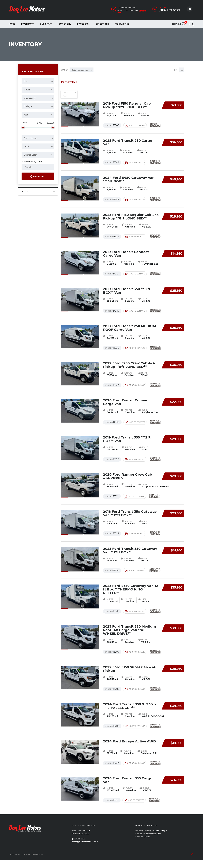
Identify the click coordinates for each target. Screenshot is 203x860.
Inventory (27, 24)
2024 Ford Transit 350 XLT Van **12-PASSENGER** (129, 706)
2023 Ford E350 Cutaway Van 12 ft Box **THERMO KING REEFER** (130, 589)
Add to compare (137, 125)
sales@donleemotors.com (85, 841)
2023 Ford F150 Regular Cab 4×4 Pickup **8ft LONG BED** (131, 216)
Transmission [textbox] (30, 138)
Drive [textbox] (26, 146)
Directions (102, 24)
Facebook (83, 24)
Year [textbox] (26, 114)
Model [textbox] (27, 89)
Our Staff (46, 24)
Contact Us (122, 24)
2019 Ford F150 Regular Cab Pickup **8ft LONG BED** (127, 105)
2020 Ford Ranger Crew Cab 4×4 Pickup (127, 476)
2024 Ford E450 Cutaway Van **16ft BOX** (129, 179)
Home (12, 24)
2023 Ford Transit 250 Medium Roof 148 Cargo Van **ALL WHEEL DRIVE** (129, 630)
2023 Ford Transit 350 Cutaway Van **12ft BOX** (130, 550)
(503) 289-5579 (169, 10)
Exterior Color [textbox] (30, 154)
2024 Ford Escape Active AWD (129, 741)
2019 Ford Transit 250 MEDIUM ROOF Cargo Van (129, 328)
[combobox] (38, 81)
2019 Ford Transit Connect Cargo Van (126, 253)
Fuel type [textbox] (28, 106)
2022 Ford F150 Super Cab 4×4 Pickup (129, 669)
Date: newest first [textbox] (80, 70)
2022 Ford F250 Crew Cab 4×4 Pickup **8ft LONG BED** (129, 365)
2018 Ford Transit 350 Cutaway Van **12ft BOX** (130, 513)
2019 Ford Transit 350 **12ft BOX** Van (127, 291)
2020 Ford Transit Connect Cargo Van (126, 402)
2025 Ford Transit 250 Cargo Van (127, 142)
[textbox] (38, 81)
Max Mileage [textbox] (30, 98)
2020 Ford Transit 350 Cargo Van (127, 780)
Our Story (64, 24)
